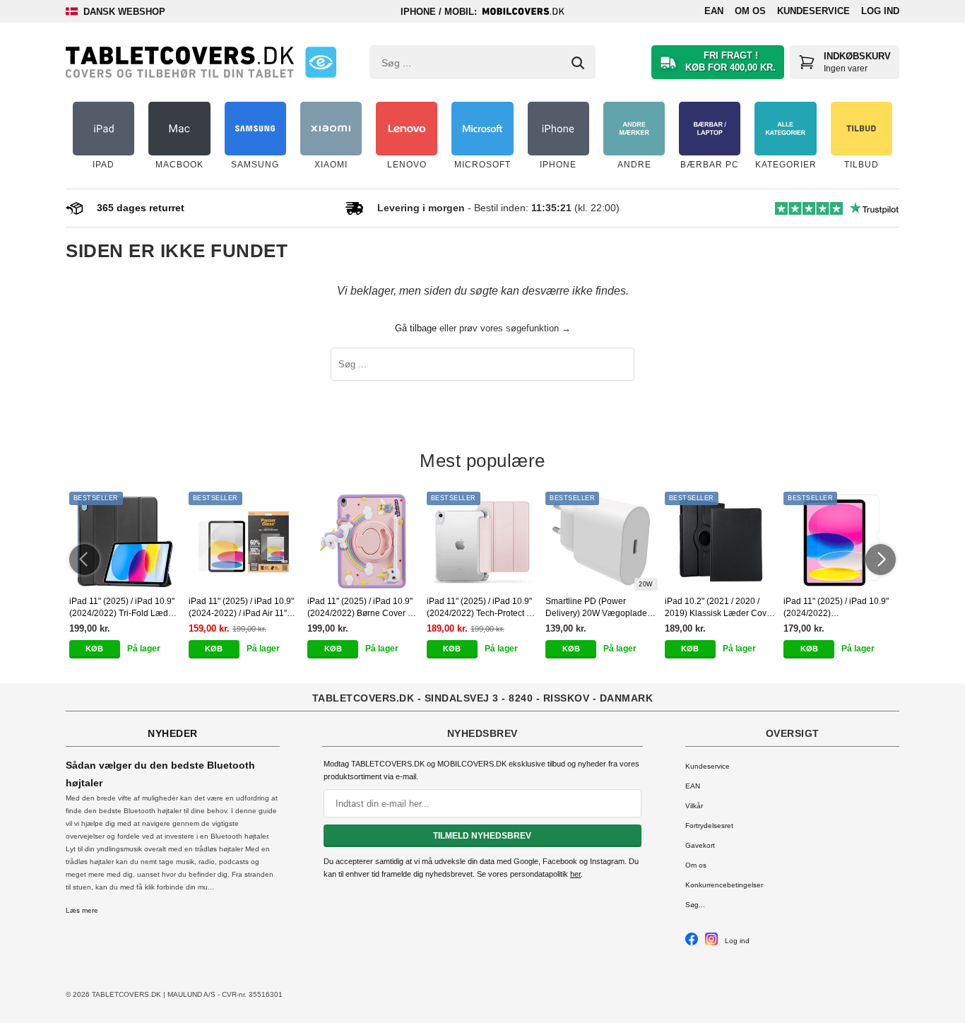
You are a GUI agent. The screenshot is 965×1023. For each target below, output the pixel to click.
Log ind (880, 11)
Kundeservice (813, 11)
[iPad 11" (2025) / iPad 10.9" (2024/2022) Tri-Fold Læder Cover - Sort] (125, 541)
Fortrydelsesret (709, 825)
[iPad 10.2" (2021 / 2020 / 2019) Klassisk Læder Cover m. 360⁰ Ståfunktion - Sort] (721, 541)
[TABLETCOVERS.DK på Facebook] (691, 943)
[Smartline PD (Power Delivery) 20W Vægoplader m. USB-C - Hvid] (601, 541)
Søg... (695, 905)
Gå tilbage (416, 328)
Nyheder (173, 733)
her (575, 874)
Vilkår (694, 806)
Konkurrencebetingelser (724, 885)
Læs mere (82, 910)
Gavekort (700, 845)
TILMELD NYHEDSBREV (482, 836)
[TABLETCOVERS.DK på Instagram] (711, 943)
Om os (750, 11)
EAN (713, 11)
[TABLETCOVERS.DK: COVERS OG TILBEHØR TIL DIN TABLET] (180, 62)
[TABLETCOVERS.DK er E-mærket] (320, 62)
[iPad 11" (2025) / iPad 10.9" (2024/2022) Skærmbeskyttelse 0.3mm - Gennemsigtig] (839, 541)
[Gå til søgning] (578, 63)
